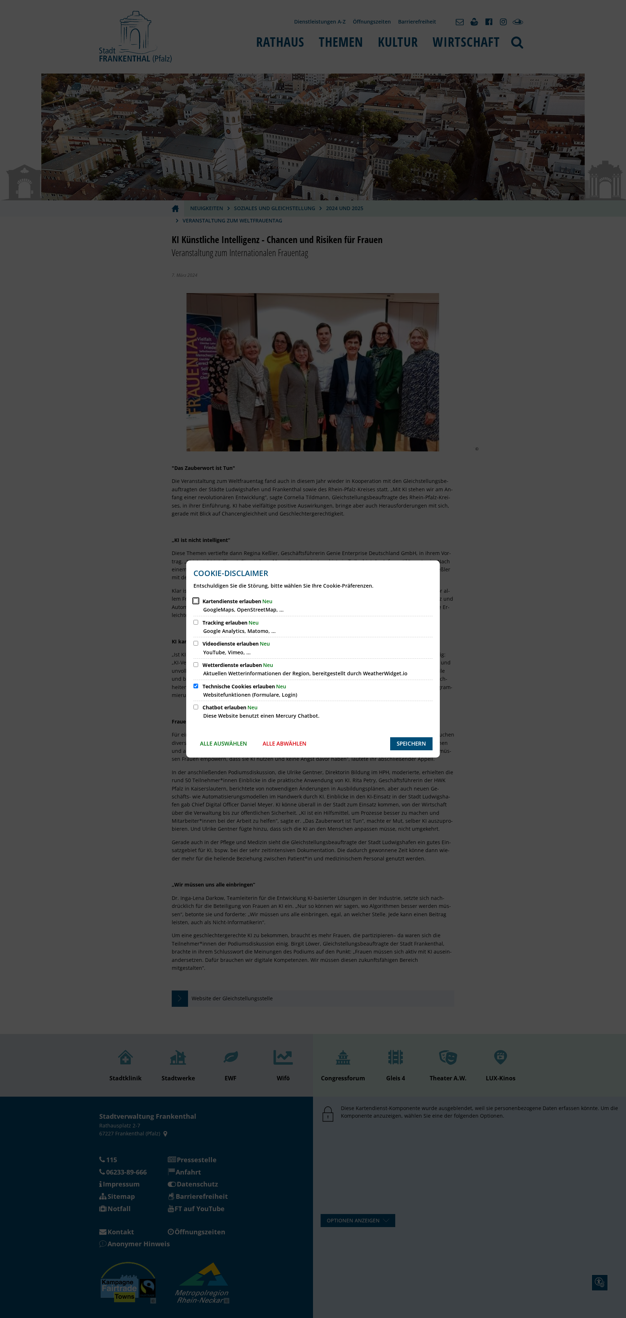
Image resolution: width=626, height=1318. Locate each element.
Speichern (411, 743)
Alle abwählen (284, 743)
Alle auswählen (223, 743)
